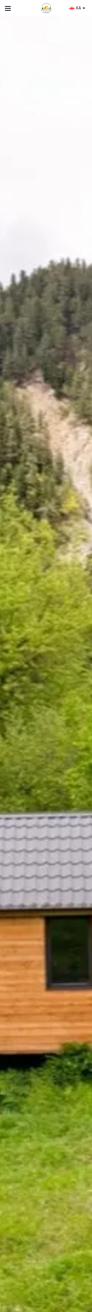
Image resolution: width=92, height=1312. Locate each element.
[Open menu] (8, 8)
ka (78, 8)
